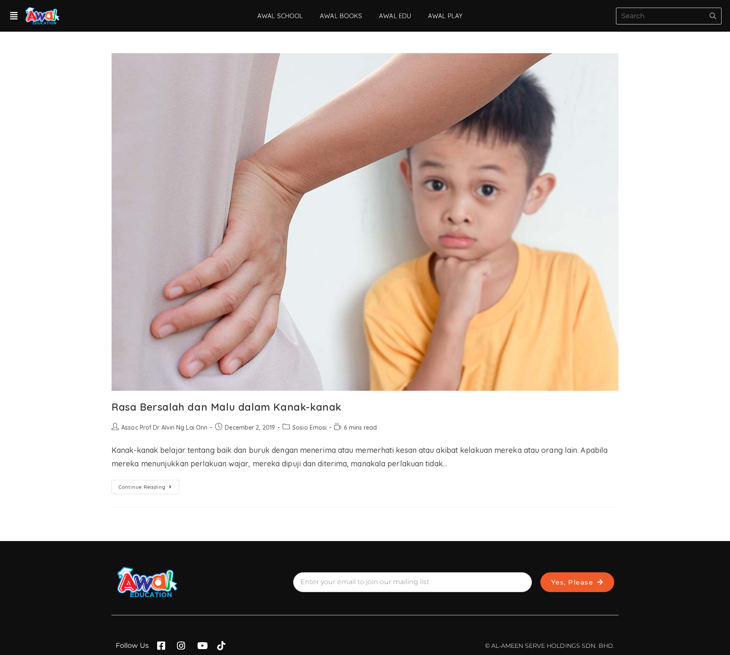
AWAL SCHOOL (280, 16)
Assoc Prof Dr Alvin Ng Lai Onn (164, 427)
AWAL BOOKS (341, 16)
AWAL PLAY (445, 16)
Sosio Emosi (309, 427)
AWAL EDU (395, 16)
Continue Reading (149, 485)
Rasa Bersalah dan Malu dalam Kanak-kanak (226, 407)
